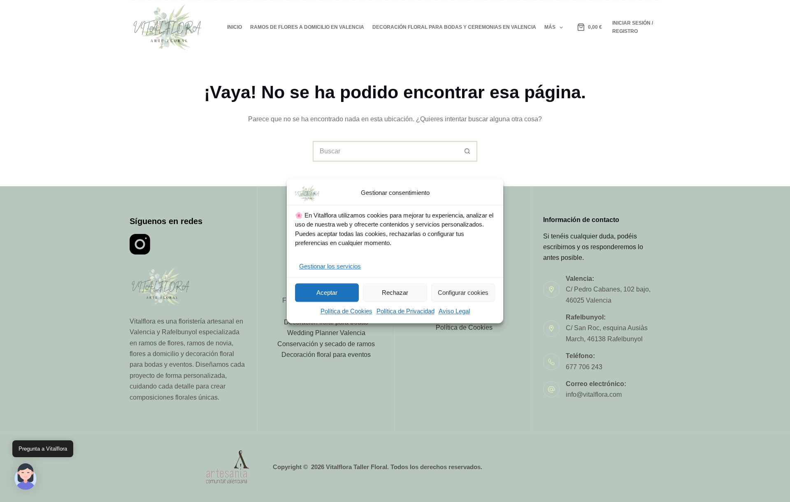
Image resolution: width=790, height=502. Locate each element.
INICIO (234, 27)
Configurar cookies (463, 292)
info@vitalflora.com (594, 394)
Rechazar (395, 292)
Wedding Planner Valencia (326, 332)
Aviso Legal (454, 311)
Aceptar (326, 292)
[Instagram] (140, 244)
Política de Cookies (346, 311)
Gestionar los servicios (330, 266)
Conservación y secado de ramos (326, 343)
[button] (25, 476)
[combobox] (386, 151)
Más (549, 27)
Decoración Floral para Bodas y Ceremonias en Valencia (454, 27)
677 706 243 (584, 366)
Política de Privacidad (405, 311)
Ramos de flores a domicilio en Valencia (307, 27)
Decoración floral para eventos (326, 354)
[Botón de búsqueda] (467, 151)
